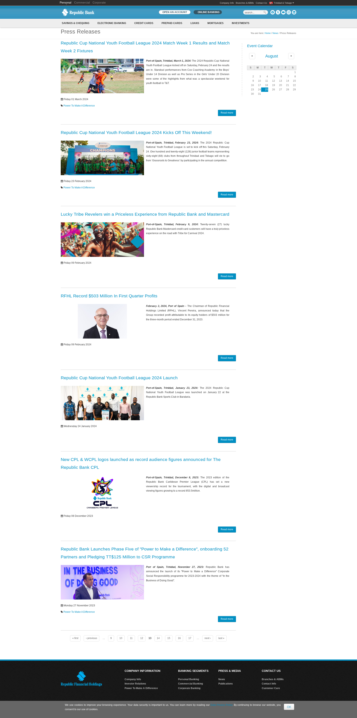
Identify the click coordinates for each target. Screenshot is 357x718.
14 (158, 638)
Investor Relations (135, 683)
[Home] (78, 12)
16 (179, 638)
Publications (225, 683)
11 (131, 638)
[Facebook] (272, 12)
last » (221, 638)
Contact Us (261, 3)
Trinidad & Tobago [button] (283, 3)
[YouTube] (283, 12)
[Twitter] (278, 12)
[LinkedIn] (294, 12)
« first (75, 638)
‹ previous (91, 638)
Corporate (99, 2)
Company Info (227, 3)
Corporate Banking (189, 688)
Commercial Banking (190, 683)
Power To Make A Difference (79, 105)
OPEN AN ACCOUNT (174, 12)
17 (189, 638)
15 (168, 638)
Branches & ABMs (245, 3)
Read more (227, 112)
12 (141, 638)
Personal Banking (188, 679)
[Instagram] (289, 12)
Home (268, 33)
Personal (66, 2)
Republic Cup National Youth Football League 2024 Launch (119, 377)
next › (208, 638)
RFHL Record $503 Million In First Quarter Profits (109, 295)
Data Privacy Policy (221, 705)
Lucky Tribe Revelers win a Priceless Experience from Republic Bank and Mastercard (145, 214)
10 (120, 638)
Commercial (82, 2)
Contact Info (269, 683)
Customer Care (271, 688)
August (271, 56)
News (275, 33)
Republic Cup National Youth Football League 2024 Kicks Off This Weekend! (136, 132)
